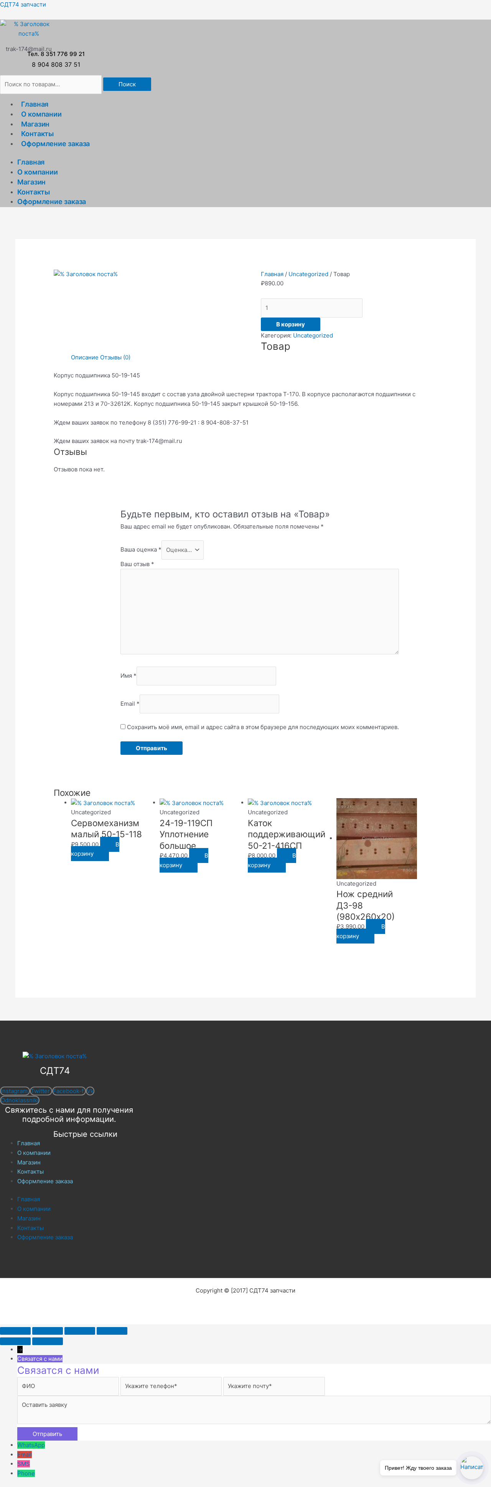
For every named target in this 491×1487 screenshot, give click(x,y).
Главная (34, 104)
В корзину (290, 324)
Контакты (37, 134)
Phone (26, 1473)
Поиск (127, 84)
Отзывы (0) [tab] (115, 357)
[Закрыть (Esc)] (112, 1331)
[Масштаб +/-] (15, 1331)
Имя (128, 675)
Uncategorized (308, 274)
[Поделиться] (79, 1331)
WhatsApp (31, 1445)
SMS (23, 1463)
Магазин (35, 124)
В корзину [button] (95, 849)
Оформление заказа (55, 144)
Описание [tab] (85, 357)
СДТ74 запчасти (23, 4)
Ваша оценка (140, 549)
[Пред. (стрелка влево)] (15, 1341)
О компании (41, 114)
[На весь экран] (47, 1331)
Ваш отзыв (137, 564)
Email (130, 703)
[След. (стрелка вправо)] (47, 1341)
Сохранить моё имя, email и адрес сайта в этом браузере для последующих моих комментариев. (263, 727)
